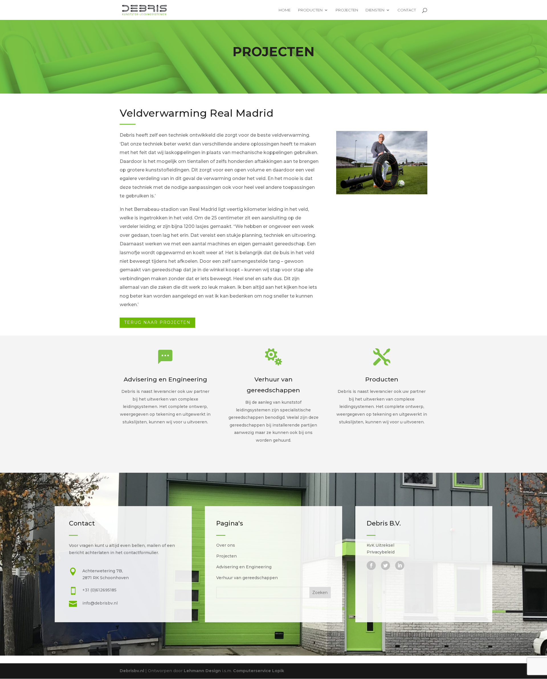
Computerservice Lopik (258, 670)
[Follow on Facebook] (371, 565)
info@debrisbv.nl (100, 603)
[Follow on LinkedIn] (399, 565)
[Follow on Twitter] (385, 565)
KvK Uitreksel (380, 545)
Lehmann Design (203, 670)
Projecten (347, 10)
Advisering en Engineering (244, 566)
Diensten (375, 10)
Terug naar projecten (157, 322)
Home (285, 10)
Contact (406, 10)
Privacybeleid (381, 552)
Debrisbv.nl (132, 670)
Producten (310, 10)
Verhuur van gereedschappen (247, 577)
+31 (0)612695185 (99, 590)
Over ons (225, 545)
